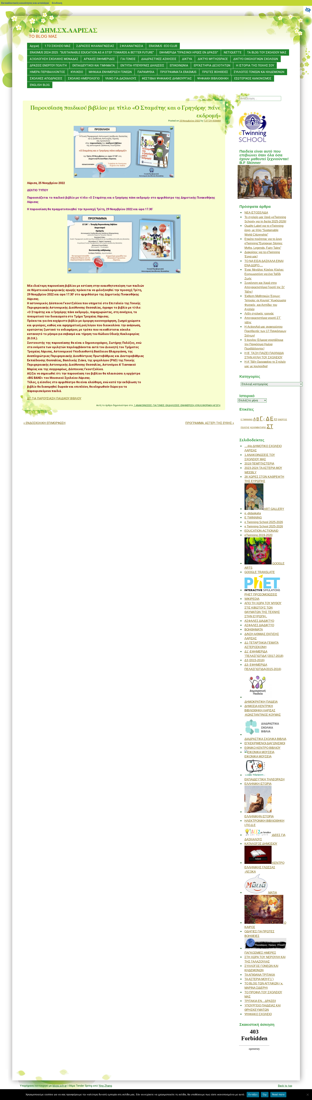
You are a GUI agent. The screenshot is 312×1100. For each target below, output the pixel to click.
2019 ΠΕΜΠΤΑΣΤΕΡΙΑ (259, 463)
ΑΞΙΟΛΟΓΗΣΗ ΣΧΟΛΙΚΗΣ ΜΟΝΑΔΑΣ (54, 59)
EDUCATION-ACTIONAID (261, 530)
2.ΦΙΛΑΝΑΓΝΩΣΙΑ (131, 46)
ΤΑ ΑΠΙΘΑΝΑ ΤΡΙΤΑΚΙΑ (259, 974)
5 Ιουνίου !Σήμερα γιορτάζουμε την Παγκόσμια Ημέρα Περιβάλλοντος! (263, 344)
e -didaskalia (252, 513)
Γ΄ (264, 419)
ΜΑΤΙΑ (272, 892)
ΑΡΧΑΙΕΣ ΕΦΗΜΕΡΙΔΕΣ (99, 59)
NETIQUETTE (232, 52)
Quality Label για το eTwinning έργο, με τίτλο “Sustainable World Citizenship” (263, 230)
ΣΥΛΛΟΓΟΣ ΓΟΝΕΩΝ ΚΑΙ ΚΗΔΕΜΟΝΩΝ (259, 72)
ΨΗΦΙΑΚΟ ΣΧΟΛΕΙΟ (258, 1014)
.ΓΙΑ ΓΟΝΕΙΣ (158, 405)
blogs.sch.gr (60, 1085)
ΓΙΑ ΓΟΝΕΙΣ (128, 59)
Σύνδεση (57, 2)
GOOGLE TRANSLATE (259, 572)
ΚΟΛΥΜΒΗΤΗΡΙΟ (258, 427)
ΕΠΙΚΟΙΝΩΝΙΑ (179, 65)
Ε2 (275, 419)
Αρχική (34, 46)
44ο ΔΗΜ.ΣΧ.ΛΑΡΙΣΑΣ (63, 30)
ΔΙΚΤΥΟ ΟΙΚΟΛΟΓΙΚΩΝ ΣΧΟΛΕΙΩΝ (255, 59)
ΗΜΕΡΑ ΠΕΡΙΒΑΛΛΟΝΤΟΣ (47, 72)
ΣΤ (270, 426)
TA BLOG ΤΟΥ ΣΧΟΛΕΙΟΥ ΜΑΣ (266, 52)
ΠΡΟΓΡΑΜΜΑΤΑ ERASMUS (178, 72)
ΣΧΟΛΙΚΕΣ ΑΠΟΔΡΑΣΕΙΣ (46, 78)
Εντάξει (252, 1094)
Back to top (285, 1085)
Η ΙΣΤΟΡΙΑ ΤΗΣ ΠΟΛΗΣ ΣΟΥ (255, 65)
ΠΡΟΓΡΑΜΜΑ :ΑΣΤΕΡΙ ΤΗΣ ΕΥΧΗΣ (209, 423)
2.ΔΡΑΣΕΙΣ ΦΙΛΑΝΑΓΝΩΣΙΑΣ (95, 46)
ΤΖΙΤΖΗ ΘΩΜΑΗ (212, 120)
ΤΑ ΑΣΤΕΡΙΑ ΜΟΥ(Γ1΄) (259, 979)
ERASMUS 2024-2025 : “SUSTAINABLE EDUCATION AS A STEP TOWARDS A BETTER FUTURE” (92, 52)
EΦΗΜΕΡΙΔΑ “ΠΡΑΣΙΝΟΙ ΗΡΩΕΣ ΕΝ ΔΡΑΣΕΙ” (188, 52)
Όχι (265, 1094)
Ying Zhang (105, 1085)
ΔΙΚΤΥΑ (187, 59)
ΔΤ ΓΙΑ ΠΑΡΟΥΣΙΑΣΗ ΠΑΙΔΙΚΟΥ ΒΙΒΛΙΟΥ (54, 398)
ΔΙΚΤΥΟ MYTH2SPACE (213, 59)
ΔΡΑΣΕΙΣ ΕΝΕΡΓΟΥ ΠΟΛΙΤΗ (48, 65)
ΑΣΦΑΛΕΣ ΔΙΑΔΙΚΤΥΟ (259, 620)
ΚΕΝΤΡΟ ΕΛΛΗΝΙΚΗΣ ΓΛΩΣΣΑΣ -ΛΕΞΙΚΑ (264, 867)
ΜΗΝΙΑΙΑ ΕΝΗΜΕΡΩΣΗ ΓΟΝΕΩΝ (110, 72)
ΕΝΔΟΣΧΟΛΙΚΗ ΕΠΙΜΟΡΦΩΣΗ (44, 423)
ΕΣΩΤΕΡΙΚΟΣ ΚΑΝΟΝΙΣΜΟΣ (252, 78)
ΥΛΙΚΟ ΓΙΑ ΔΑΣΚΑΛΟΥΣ (120, 78)
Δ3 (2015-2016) (254, 660)
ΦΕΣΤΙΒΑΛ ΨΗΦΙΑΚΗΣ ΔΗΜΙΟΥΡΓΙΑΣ (167, 78)
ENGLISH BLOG (40, 85)
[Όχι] (307, 1094)
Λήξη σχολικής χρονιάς (259, 313)
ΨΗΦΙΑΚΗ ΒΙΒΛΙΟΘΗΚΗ (213, 78)
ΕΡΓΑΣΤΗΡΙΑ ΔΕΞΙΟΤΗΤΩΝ (212, 65)
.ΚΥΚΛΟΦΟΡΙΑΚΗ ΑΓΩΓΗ (207, 405)
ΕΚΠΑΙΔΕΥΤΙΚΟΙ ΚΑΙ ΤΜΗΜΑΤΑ (93, 65)
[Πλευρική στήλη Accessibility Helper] (307, 10)
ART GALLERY (273, 508)
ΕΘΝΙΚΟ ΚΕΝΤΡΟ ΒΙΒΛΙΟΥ (262, 747)
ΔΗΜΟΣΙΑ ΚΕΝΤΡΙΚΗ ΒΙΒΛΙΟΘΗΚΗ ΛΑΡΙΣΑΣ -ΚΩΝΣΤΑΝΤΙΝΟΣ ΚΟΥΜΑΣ (262, 710)
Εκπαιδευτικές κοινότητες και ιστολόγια (25, 2)
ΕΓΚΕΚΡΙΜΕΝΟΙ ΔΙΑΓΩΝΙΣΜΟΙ (264, 743)
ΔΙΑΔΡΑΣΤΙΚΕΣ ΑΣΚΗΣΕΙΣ (158, 59)
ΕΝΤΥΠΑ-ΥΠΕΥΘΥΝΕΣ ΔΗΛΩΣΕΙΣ (142, 65)
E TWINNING (247, 419)
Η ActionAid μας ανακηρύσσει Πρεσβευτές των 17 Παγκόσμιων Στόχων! (265, 331)
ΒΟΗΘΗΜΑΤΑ (253, 629)
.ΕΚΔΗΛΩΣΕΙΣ (172, 405)
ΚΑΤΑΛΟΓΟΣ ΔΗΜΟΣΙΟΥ (260, 843)
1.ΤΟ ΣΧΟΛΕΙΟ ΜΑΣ (58, 46)
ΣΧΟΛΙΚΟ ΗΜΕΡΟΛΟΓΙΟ (84, 78)
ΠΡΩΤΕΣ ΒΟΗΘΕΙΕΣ (215, 72)
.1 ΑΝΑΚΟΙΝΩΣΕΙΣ (142, 405)
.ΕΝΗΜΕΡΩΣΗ (187, 405)
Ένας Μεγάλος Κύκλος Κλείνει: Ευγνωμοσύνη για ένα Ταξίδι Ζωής (264, 274)
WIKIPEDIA (251, 598)
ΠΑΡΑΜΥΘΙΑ (145, 72)
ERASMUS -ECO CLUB (163, 46)
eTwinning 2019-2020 (258, 535)
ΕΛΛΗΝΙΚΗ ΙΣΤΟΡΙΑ (258, 783)
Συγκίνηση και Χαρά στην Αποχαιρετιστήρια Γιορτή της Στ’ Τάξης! (264, 287)
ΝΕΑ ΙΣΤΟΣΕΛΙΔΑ (256, 212)
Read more (278, 1094)
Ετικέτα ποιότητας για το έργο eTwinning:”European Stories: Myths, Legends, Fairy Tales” (263, 243)
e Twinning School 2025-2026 (263, 522)
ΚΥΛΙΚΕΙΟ (77, 72)
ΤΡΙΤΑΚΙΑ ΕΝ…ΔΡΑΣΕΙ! (260, 1000)
